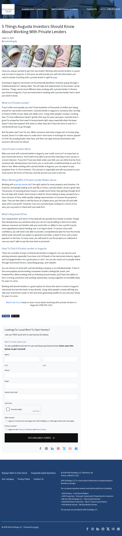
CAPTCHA (8, 403)
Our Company (8, 479)
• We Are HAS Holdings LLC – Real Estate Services (80, 499)
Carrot (36, 527)
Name (7, 354)
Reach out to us (13, 302)
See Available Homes (39, 438)
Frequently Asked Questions (43, 473)
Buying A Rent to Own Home (14, 473)
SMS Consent (9, 417)
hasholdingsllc (11, 41)
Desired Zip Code (11, 392)
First (6, 365)
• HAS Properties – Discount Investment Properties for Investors (87, 496)
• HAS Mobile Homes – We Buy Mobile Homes (79, 504)
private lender (21, 184)
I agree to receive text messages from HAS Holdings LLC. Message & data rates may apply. (41, 421)
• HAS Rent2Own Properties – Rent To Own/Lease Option (84, 501)
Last (44, 365)
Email (7, 381)
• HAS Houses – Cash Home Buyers (75, 493)
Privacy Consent (11, 426)
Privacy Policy (41, 429)
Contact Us (92, 9)
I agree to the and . (27, 429)
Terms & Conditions (25, 429)
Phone (7, 370)
